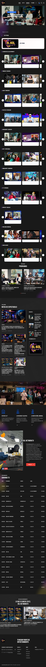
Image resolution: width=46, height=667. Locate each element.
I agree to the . (31, 335)
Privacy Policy (33, 335)
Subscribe (33, 338)
